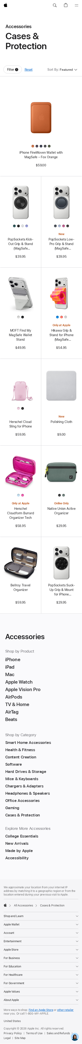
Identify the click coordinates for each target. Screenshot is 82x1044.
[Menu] (76, 5)
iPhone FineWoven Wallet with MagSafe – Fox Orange (41, 155)
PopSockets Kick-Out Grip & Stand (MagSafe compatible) (20, 244)
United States (12, 1021)
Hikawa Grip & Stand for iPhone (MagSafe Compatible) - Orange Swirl (61, 335)
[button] (54, 5)
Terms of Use (34, 1033)
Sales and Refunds (58, 1033)
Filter (14, 70)
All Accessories (23, 905)
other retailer (65, 1010)
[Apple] (5, 905)
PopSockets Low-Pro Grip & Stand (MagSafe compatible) (61, 244)
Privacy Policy (13, 1033)
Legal (7, 1038)
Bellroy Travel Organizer (20, 587)
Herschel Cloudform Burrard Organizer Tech (20, 513)
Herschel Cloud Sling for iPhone (20, 424)
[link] (75, 1037)
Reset (29, 69)
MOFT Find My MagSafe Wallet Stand (20, 335)
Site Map (20, 1038)
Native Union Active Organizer (61, 511)
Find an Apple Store (41, 1010)
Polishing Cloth (61, 422)
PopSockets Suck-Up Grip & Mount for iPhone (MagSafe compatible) (61, 590)
